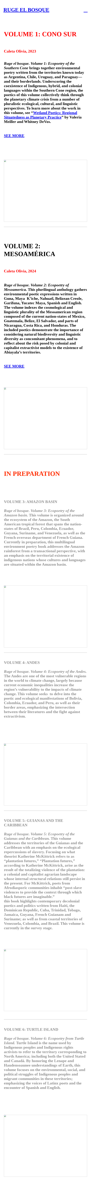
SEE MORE (14, 135)
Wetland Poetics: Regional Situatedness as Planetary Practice (40, 114)
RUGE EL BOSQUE (26, 10)
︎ (86, 10)
